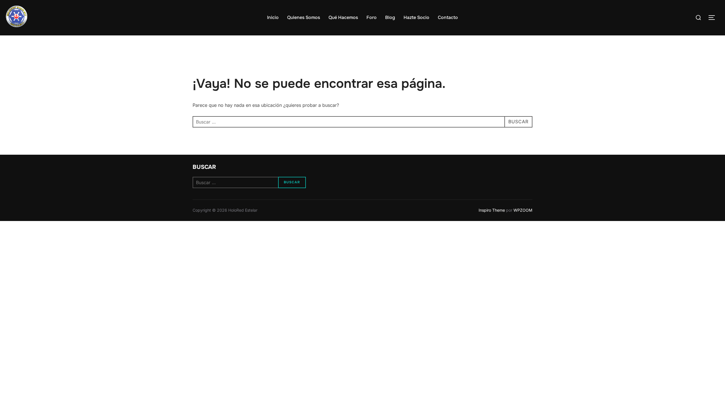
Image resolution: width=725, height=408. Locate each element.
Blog (390, 17)
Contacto (448, 17)
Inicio (273, 17)
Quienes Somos (303, 17)
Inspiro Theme (492, 210)
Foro (371, 17)
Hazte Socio (416, 17)
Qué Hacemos (343, 17)
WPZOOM (522, 210)
